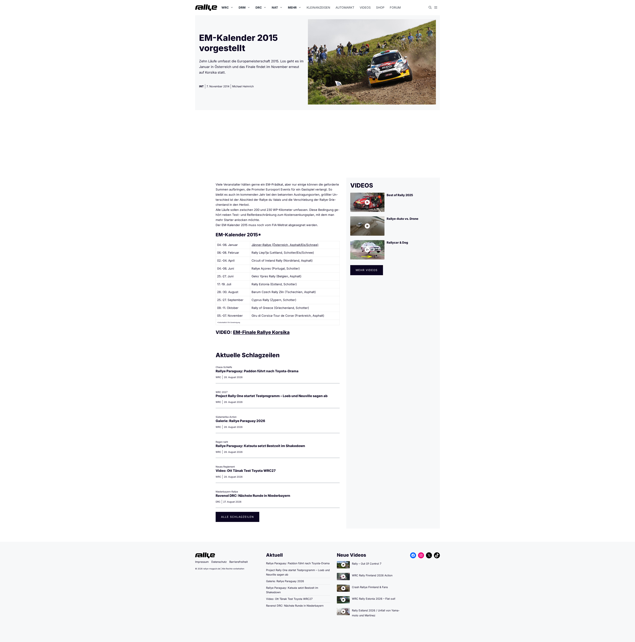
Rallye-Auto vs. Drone (402, 218)
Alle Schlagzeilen (237, 516)
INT (201, 86)
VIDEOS (361, 185)
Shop (380, 7)
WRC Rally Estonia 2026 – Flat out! (373, 598)
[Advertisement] (317, 144)
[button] (431, 8)
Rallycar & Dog (397, 242)
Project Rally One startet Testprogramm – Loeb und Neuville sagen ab (272, 396)
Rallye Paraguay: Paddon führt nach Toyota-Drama (257, 371)
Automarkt (345, 7)
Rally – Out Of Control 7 (366, 563)
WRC (225, 7)
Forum (395, 7)
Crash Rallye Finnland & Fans (370, 587)
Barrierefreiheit (238, 561)
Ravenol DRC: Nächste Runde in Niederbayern (253, 496)
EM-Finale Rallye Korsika (261, 332)
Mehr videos (367, 270)
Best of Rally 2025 (400, 195)
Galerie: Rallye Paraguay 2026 (240, 421)
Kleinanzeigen (318, 7)
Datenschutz (219, 561)
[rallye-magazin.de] (206, 8)
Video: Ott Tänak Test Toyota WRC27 (246, 471)
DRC (258, 7)
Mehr (292, 7)
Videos (365, 7)
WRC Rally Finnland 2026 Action (372, 575)
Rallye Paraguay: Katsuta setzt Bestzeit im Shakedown (260, 446)
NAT (275, 7)
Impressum (202, 561)
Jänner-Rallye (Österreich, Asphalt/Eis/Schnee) (285, 245)
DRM (242, 7)
